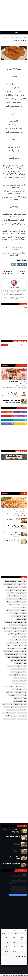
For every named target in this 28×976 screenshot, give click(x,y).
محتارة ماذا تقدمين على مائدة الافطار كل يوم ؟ (15, 654)
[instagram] (20, 416)
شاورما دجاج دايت (16, 849)
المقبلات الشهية (10, 610)
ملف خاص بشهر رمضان (20, 663)
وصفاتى (13, 707)
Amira (25, 43)
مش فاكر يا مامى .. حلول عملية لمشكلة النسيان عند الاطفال (11, 401)
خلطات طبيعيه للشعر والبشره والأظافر (17, 634)
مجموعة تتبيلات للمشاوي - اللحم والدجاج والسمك (14, 651)
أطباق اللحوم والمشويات (20, 590)
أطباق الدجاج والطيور (13, 587)
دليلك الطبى (23, 636)
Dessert (14, 710)
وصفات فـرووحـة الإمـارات (20, 701)
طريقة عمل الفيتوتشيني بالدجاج (11, 540)
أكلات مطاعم (15, 601)
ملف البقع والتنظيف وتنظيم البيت (18, 660)
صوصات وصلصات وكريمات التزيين (18, 639)
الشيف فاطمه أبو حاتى (14, 604)
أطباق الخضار (23, 587)
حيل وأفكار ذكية (8, 631)
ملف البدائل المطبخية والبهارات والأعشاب (16, 657)
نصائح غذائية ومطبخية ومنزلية (19, 680)
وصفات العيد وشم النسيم (20, 692)
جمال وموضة (23, 628)
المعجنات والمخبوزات (21, 610)
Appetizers (6, 707)
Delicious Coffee (22, 710)
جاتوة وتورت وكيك (14, 625)
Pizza (20, 715)
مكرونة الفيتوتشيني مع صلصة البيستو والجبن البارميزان (12, 533)
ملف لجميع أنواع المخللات (20, 677)
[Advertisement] (14, 15)
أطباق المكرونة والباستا (20, 593)
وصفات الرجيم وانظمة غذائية (19, 689)
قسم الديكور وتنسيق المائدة (13, 645)
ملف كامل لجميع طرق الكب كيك (18, 672)
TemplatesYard (10, 972)
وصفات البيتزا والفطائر (21, 686)
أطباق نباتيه (23, 595)
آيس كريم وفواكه (22, 581)
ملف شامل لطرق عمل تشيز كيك (18, 669)
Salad (7, 715)
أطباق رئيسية (10, 593)
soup (19, 718)
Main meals (5, 713)
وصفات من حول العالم (8, 704)
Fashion (8, 710)
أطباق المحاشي (9, 590)
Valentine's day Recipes (10, 718)
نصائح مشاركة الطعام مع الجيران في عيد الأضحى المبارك (16, 382)
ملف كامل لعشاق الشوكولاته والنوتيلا (17, 675)
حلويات (16, 37)
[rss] (20, 423)
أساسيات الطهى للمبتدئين (11, 581)
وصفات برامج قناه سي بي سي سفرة (17, 695)
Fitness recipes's (22, 713)
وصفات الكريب (9, 692)
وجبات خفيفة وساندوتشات (20, 683)
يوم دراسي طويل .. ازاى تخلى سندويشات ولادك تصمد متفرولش (11, 394)
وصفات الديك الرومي (9, 686)
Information (13, 713)
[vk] (7, 423)
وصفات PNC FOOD (21, 707)
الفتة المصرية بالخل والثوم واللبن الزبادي (11, 863)
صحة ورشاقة (15, 636)
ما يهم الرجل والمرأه (12, 648)
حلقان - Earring (22, 631)
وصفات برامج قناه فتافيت (20, 698)
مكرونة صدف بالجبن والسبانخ (19, 509)
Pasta (24, 715)
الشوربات (24, 604)
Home (14, 969)
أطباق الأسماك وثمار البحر (10, 584)
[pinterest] (7, 416)
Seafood (24, 718)
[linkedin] (7, 420)
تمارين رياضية (23, 625)
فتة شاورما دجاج (16, 843)
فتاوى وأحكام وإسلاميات (20, 642)
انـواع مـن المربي (14, 613)
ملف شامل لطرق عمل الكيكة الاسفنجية (17, 666)
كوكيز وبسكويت (22, 648)
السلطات (8, 601)
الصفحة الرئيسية (23, 37)
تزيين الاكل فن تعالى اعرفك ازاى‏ (18, 616)
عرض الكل (5, 365)
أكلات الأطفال (10, 598)
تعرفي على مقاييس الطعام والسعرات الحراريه (15, 622)
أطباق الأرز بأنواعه (22, 584)
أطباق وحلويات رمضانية (13, 595)
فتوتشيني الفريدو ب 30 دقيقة (12, 526)
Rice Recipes (13, 715)
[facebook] (20, 412)
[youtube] (7, 412)
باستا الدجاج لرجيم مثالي (13, 519)
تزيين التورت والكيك (21, 619)
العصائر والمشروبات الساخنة (19, 607)
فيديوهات (24, 645)
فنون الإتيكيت (10, 642)
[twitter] (20, 420)
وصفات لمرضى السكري (20, 704)
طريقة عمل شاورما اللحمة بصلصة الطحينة (12, 857)
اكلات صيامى (23, 601)
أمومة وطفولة (23, 613)
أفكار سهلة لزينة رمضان (20, 598)
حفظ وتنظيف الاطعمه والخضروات (10, 628)
